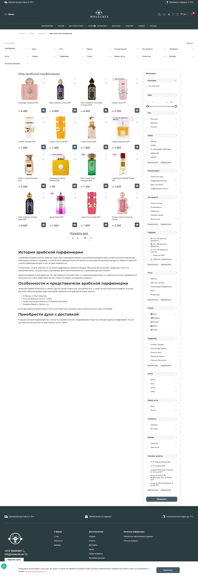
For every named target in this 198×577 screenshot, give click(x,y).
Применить (162, 499)
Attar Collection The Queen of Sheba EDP (91, 104)
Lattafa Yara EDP (119, 103)
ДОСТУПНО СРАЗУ (76, 26)
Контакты (58, 541)
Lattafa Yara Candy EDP (90, 217)
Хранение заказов (96, 558)
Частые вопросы (131, 541)
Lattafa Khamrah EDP (121, 142)
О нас (56, 536)
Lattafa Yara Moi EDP (27, 142)
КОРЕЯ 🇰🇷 (92, 26)
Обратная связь (14, 560)
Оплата (92, 541)
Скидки (92, 536)
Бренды (57, 545)
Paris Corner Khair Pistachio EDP (88, 179)
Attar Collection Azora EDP (60, 103)
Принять (168, 570)
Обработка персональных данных (138, 536)
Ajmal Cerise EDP (56, 217)
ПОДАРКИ (129, 26)
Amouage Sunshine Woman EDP (57, 179)
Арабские (42, 33)
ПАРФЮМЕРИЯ (47, 26)
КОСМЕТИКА (102, 26)
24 (85, 238)
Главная (21, 33)
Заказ (91, 549)
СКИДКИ (141, 26)
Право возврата (96, 554)
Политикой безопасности (35, 571)
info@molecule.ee (14, 554)
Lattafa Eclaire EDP (88, 142)
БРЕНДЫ (153, 26)
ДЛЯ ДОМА (116, 26)
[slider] (147, 106)
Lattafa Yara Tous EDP (59, 142)
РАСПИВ (61, 26)
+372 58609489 (13, 551)
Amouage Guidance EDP (28, 103)
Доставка (93, 545)
